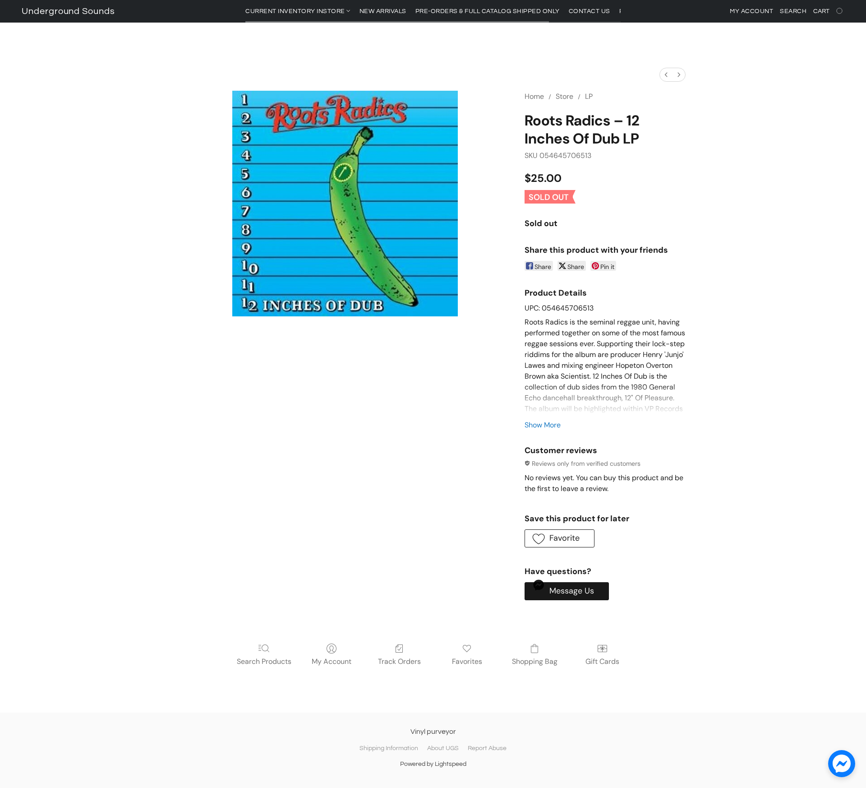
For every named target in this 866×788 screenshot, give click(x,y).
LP (589, 96)
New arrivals (382, 11)
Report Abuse (487, 748)
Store (564, 96)
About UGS (443, 748)
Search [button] (793, 11)
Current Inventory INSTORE (295, 11)
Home (534, 96)
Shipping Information (388, 748)
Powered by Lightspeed (433, 764)
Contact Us (589, 11)
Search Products (264, 661)
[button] (68, 11)
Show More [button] (543, 425)
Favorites (467, 661)
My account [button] (751, 11)
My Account (331, 661)
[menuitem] (666, 74)
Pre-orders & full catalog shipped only (487, 11)
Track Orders (399, 661)
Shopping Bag (534, 661)
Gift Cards (602, 661)
